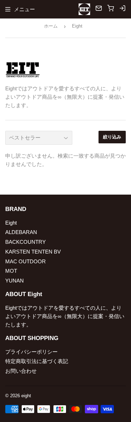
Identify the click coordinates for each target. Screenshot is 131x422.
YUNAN (14, 281)
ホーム (51, 26)
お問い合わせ (21, 371)
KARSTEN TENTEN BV (33, 252)
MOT (11, 271)
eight (26, 395)
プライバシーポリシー (31, 352)
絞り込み (112, 137)
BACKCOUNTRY (25, 242)
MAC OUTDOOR (25, 261)
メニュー (24, 9)
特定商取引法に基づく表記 (36, 361)
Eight (11, 223)
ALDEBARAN (21, 232)
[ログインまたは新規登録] (122, 9)
